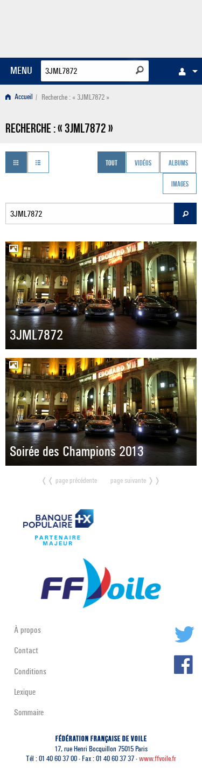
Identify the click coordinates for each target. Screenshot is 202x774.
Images (180, 185)
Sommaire (29, 712)
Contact (26, 650)
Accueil (23, 97)
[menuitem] (185, 71)
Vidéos (143, 163)
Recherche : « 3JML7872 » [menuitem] (75, 97)
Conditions (30, 671)
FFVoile (146, 27)
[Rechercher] (140, 70)
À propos (27, 630)
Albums (178, 163)
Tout (111, 163)
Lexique (25, 692)
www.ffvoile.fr (157, 758)
